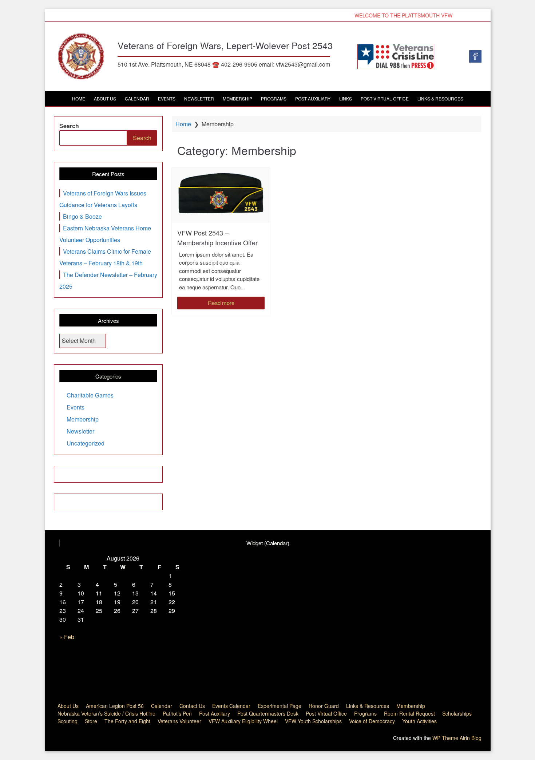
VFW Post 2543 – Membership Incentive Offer (217, 237)
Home (78, 98)
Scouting (68, 721)
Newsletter (199, 98)
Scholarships (457, 713)
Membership (237, 98)
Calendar (137, 98)
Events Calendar (231, 705)
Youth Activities (419, 721)
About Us (105, 98)
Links (345, 98)
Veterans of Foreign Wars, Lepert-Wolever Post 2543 (225, 45)
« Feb (66, 637)
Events (166, 98)
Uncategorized (85, 443)
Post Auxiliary (312, 98)
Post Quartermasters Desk (267, 713)
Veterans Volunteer (179, 721)
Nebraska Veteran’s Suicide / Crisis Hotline (106, 713)
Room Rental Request (409, 713)
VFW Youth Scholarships (313, 721)
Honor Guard (324, 705)
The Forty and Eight (127, 721)
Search (69, 126)
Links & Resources (440, 98)
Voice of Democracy (372, 721)
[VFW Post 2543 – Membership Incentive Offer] (221, 195)
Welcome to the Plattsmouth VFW (398, 15)
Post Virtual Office (385, 98)
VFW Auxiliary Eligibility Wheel (243, 721)
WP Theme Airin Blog (457, 737)
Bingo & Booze (82, 216)
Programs (273, 98)
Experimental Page (279, 705)
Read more (221, 302)
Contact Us (192, 705)
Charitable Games (90, 395)
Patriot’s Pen (177, 713)
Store (91, 721)
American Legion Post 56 (115, 705)
